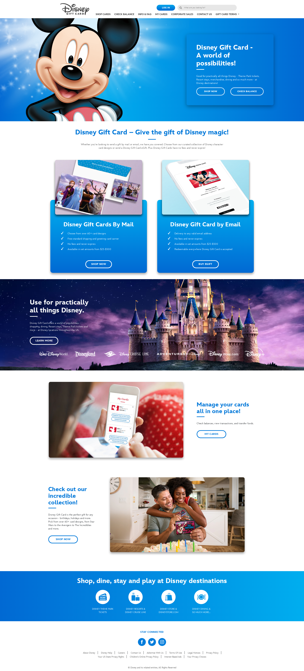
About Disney (89, 653)
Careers (122, 653)
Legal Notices (194, 653)
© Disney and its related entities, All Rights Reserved (152, 667)
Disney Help (107, 653)
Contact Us (204, 14)
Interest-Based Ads (173, 656)
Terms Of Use (176, 653)
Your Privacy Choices (196, 656)
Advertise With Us (155, 653)
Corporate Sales (182, 14)
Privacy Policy (212, 653)
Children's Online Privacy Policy (144, 656)
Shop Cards (103, 14)
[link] (74, 9)
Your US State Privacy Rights (111, 656)
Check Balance (124, 14)
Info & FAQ (144, 14)
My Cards (161, 14)
